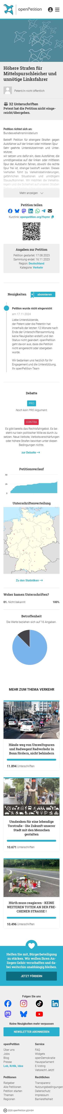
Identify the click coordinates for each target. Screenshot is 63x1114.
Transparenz (42, 1083)
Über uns (9, 1049)
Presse (8, 1062)
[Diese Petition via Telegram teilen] (43, 210)
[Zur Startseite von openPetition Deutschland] (23, 9)
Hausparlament (44, 1062)
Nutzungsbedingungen (49, 1087)
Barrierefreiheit (44, 1099)
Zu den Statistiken (28, 580)
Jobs (7, 1054)
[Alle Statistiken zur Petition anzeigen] (31, 573)
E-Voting (40, 1066)
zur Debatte (29, 452)
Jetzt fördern (31, 976)
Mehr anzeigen (29, 193)
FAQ (37, 1049)
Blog (6, 1058)
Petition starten (13, 1091)
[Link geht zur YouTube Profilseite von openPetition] (39, 1014)
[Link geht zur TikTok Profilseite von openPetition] (39, 1003)
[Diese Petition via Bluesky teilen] (17, 210)
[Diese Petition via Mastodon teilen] (24, 210)
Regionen (9, 1099)
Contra (31, 422)
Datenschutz (42, 1091)
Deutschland (36, 263)
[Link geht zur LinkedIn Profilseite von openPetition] (55, 1003)
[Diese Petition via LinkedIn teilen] (31, 210)
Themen (9, 1095)
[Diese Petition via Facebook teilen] (10, 210)
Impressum (42, 1095)
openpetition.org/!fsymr (35, 217)
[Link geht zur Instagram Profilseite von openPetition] (23, 1003)
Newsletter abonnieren (31, 1031)
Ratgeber (9, 1083)
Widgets (40, 1054)
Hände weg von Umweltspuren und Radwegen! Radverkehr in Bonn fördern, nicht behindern (31, 749)
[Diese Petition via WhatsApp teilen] (37, 210)
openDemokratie (45, 1058)
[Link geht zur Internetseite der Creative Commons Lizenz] (6, 1110)
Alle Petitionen (12, 1087)
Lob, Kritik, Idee (13, 1066)
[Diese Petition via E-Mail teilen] (49, 210)
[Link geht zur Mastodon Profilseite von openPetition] (7, 1014)
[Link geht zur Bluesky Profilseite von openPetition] (23, 1014)
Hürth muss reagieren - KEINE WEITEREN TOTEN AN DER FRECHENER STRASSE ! (31, 907)
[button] (50, 10)
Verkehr (38, 267)
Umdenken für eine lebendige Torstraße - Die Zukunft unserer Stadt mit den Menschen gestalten (31, 827)
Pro (31, 403)
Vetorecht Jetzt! (44, 1070)
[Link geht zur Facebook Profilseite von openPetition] (7, 1003)
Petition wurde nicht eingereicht (32, 308)
